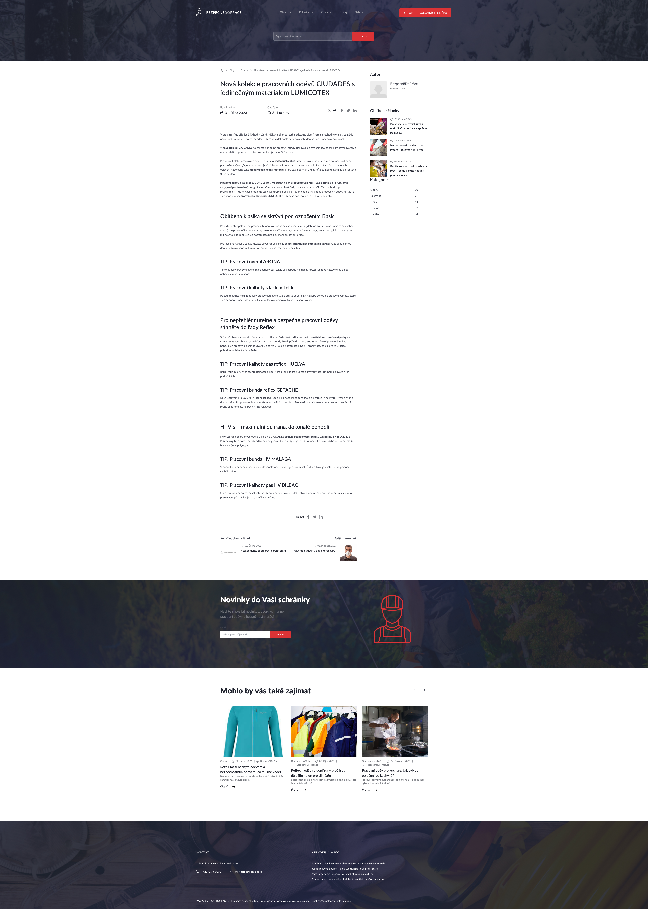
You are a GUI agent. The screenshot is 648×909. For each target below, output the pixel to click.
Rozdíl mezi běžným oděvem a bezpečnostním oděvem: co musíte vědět (348, 863)
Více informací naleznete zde (336, 901)
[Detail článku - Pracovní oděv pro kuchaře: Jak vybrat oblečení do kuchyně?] (395, 731)
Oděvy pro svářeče (300, 761)
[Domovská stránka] (221, 70)
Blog (232, 70)
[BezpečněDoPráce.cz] (220, 12)
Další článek (343, 538)
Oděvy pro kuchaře (372, 761)
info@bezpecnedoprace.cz (248, 872)
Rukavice (304, 12)
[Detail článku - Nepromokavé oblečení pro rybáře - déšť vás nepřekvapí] (378, 147)
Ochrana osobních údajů (245, 901)
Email (223, 627)
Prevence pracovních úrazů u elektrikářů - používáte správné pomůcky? (348, 879)
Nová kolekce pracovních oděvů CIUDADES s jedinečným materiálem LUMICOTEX (297, 70)
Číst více (225, 786)
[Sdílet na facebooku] (342, 111)
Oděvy (244, 70)
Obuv (324, 12)
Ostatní (374, 214)
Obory (284, 12)
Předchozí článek (238, 538)
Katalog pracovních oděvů (425, 13)
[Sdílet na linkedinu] (355, 111)
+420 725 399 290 (211, 872)
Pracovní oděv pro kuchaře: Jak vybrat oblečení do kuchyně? (342, 874)
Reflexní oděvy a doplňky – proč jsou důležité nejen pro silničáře (344, 869)
